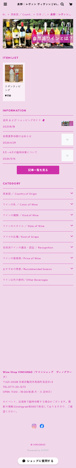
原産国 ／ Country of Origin (21, 14)
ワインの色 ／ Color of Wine (20, 204)
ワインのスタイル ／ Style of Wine (24, 226)
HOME (5, 14)
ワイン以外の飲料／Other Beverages (25, 279)
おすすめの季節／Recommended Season (27, 269)
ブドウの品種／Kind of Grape (21, 236)
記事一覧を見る (38, 170)
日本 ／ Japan (40, 14)
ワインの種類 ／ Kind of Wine (21, 215)
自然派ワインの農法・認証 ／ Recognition (28, 247)
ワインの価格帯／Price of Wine (22, 258)
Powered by (34, 450)
